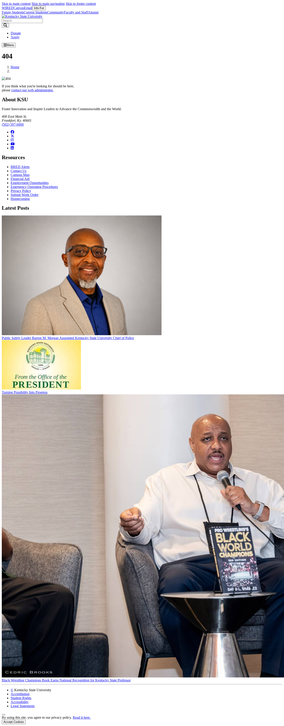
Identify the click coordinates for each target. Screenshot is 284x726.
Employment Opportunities (30, 183)
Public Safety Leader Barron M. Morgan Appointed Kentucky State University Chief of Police (68, 338)
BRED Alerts (20, 167)
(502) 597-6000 (13, 124)
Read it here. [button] (82, 717)
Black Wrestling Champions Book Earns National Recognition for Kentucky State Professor (66, 680)
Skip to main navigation (48, 4)
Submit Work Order (24, 195)
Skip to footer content (81, 4)
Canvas (19, 8)
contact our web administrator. (32, 90)
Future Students (13, 12)
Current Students (35, 12)
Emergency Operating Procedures (34, 187)
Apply (15, 37)
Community (55, 12)
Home (15, 67)
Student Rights (21, 698)
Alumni (93, 12)
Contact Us (18, 171)
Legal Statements (23, 706)
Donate (16, 33)
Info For (39, 8)
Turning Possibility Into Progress (24, 392)
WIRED (8, 8)
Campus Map (20, 175)
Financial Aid (20, 179)
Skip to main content (16, 4)
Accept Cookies (14, 722)
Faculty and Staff (76, 12)
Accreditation (20, 694)
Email (28, 8)
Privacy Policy (21, 191)
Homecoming (20, 199)
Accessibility (20, 702)
